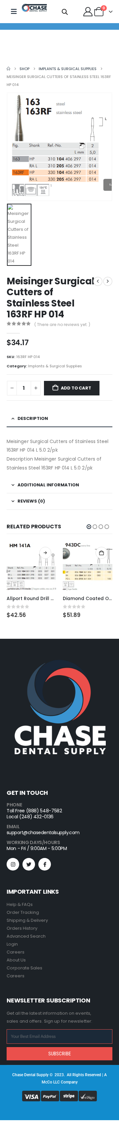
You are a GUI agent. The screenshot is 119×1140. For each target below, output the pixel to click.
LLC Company (65, 1082)
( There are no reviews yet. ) (62, 324)
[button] (89, 527)
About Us (16, 960)
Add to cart (76, 388)
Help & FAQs (20, 904)
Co (49, 1082)
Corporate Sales (24, 968)
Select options (45, 553)
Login (12, 944)
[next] (107, 281)
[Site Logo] (34, 8)
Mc (44, 1082)
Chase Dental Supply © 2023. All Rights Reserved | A (59, 1075)
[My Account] (88, 11)
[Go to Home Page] (8, 69)
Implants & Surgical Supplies (55, 366)
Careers (15, 952)
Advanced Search (26, 936)
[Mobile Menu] (14, 11)
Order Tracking (23, 912)
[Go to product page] (31, 566)
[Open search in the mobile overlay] (64, 11)
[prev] (97, 281)
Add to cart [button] (101, 553)
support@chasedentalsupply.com (43, 832)
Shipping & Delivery (27, 920)
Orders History (22, 928)
